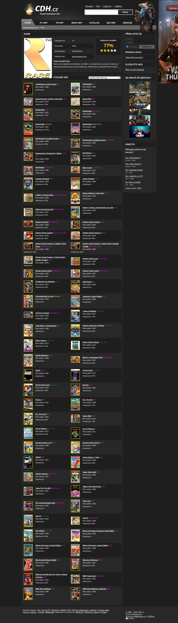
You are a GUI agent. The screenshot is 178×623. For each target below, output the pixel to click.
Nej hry (111, 23)
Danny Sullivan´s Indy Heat (93, 193)
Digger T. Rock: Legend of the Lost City (98, 208)
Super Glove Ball (89, 472)
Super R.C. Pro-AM (42, 488)
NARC (37, 371)
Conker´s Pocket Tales (44, 195)
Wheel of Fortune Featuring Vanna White (98, 531)
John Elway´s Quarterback (45, 326)
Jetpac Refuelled (89, 311)
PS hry (60, 23)
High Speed (87, 282)
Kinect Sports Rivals (91, 342)
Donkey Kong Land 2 (43, 271)
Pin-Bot (85, 385)
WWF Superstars (89, 576)
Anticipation (87, 84)
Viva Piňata (39, 531)
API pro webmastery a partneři (84, 610)
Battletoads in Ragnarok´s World (48, 153)
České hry (107, 6)
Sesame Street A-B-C (91, 443)
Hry (38, 610)
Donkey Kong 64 (42, 222)
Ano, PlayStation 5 (133, 158)
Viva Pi (38, 516)
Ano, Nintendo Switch (134, 170)
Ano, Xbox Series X (133, 164)
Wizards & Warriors (90, 560)
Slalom (38, 457)
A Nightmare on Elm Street (46, 84)
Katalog (94, 23)
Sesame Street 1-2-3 (43, 443)
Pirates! (38, 400)
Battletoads (40, 110)
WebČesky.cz (140, 616)
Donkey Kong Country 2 (92, 233)
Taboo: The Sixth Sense (92, 487)
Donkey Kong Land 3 (91, 271)
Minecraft (79, 612)
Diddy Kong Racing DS (44, 209)
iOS (69, 610)
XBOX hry (76, 23)
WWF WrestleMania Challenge (94, 589)
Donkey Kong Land (90, 259)
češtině (41, 612)
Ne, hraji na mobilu (132, 182)
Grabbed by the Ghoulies (45, 282)
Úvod (28, 23)
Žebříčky (118, 6)
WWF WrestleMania (43, 589)
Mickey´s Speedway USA (92, 357)
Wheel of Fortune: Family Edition (48, 545)
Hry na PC (46, 610)
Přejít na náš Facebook (134, 70)
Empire (104, 612)
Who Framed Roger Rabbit (45, 560)
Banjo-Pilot (87, 99)
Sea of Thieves (41, 429)
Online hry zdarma (92, 612)
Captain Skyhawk (42, 179)
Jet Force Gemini (42, 313)
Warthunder (49, 612)
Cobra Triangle (88, 179)
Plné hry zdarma (29, 612)
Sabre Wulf (87, 416)
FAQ (98, 6)
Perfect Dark (88, 370)
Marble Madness (42, 355)
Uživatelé (89, 6)
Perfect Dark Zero (42, 385)
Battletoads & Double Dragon (47, 139)
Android (63, 610)
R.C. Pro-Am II (41, 414)
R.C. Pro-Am (87, 400)
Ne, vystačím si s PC (134, 176)
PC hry (44, 23)
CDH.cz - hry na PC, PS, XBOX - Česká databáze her (41, 13)
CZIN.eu (151, 616)
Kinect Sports (40, 341)
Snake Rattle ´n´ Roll (91, 457)
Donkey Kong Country (91, 222)
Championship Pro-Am (44, 296)
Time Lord (87, 501)
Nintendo (55, 610)
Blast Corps (87, 168)
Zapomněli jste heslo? (134, 57)
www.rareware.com (79, 57)
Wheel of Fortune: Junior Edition (95, 545)
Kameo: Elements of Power (93, 326)
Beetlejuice (87, 153)
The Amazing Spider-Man (45, 503)
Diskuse (127, 23)
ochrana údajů (103, 610)
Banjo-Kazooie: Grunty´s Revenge (48, 99)
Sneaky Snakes (41, 474)
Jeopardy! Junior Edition (92, 296)
